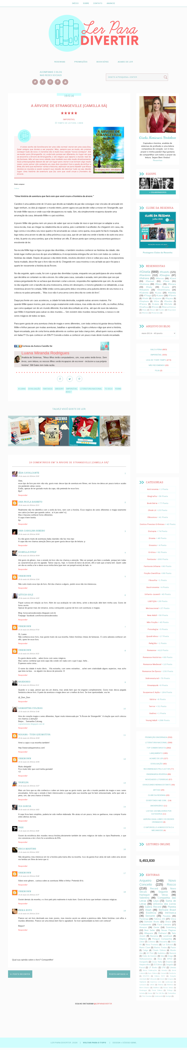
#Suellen (161, 310)
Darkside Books (151, 921)
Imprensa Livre (155, 982)
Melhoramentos (145, 959)
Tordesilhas (172, 993)
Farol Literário (164, 924)
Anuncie (111, 3)
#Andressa (144, 284)
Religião (153, 643)
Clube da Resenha (157, 795)
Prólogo (170, 990)
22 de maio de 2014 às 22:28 (28, 738)
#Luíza (158, 292)
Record (154, 888)
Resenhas (59, 62)
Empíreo (169, 962)
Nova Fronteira (152, 945)
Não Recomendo (157, 365)
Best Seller (149, 930)
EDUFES (146, 976)
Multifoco (156, 987)
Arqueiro (145, 880)
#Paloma (143, 304)
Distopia (152, 531)
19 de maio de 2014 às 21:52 (28, 476)
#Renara (172, 284)
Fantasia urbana (152, 566)
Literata (173, 968)
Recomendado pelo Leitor (157, 769)
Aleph (148, 909)
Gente (156, 927)
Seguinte (163, 891)
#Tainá (166, 281)
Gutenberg (171, 927)
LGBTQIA (152, 601)
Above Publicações (150, 970)
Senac (150, 993)
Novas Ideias (168, 987)
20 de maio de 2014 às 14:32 (28, 598)
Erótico (152, 552)
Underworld (158, 996)
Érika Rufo (25, 910)
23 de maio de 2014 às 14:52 (28, 809)
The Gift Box (160, 993)
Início (75, 3)
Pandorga (143, 919)
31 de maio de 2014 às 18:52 (28, 852)
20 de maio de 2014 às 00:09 (28, 555)
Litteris (152, 985)
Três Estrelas (146, 996)
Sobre (86, 3)
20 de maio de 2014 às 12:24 (28, 579)
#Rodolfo (164, 272)
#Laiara (159, 295)
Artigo (156, 790)
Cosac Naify (157, 962)
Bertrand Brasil (167, 909)
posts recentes (21, 974)
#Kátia (144, 310)
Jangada (169, 965)
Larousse (142, 985)
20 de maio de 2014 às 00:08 (28, 534)
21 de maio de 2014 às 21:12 (28, 685)
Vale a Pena (156, 349)
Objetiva (143, 939)
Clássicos (152, 517)
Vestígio (168, 996)
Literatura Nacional (91, 388)
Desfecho (172, 973)
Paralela (166, 916)
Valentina (144, 897)
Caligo (145, 950)
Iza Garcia (24, 806)
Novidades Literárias (156, 779)
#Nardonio (144, 275)
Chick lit (152, 510)
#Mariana (145, 313)
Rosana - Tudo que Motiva (34, 734)
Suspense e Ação (151, 692)
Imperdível (71, 388)
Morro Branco (144, 987)
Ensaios (153, 545)
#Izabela (155, 304)
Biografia (152, 496)
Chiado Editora (159, 950)
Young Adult (151, 720)
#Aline (156, 301)
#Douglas (165, 275)
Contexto (151, 942)
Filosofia (153, 580)
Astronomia (153, 489)
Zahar (141, 942)
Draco (168, 921)
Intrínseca (170, 912)
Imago (170, 956)
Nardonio (24, 681)
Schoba (142, 993)
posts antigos (117, 974)
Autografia (143, 962)
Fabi (21, 827)
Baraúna (154, 936)
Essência (151, 912)
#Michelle (168, 304)
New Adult (152, 615)
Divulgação (34, 388)
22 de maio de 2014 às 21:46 (28, 711)
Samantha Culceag (30, 708)
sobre (144, 183)
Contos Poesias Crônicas (152, 524)
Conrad (163, 973)
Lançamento (156, 753)
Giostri (162, 979)
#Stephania (144, 301)
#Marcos (160, 278)
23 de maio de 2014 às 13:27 (28, 786)
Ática (159, 959)
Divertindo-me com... (156, 800)
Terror (152, 706)
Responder (23, 495)
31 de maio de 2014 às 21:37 (28, 895)
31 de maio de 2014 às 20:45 (28, 876)
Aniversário (156, 805)
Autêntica (161, 953)
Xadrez (152, 713)
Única (173, 919)
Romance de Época (151, 671)
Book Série (102, 62)
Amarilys (164, 970)
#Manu (158, 284)
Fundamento (145, 924)
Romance (151, 650)
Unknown (24, 576)
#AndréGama (163, 290)
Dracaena (163, 942)
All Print (150, 953)
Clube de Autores (149, 956)
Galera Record (153, 906)
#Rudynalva (155, 313)
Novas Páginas (168, 930)
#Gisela (144, 272)
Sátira (153, 699)
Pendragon (143, 990)
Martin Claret (144, 948)
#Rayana (169, 298)
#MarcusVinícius (169, 307)
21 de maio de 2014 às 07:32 (28, 630)
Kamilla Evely (27, 552)
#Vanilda (172, 292)
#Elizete (154, 307)
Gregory (59, 388)
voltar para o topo (95, 1042)
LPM (164, 968)
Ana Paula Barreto (30, 501)
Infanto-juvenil (152, 594)
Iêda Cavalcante (28, 472)
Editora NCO (160, 976)
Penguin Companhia (162, 939)
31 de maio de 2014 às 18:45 (28, 831)
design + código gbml (124, 1042)
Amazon (143, 927)
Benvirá (172, 953)
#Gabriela (143, 292)
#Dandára (168, 301)
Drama (152, 538)
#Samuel (150, 281)
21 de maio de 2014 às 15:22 (28, 653)
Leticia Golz (25, 594)
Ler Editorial (167, 945)
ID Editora (158, 965)
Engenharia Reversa (157, 774)
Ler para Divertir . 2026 (64, 1042)
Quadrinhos (152, 636)
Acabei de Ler (125, 62)
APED (169, 959)
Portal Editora (157, 990)
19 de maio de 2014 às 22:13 (28, 505)
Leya (156, 900)
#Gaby (149, 287)
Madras (160, 985)
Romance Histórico (152, 657)
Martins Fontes (160, 948)
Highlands (142, 982)
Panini (173, 948)
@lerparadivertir (103, 1004)
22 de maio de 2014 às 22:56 (28, 762)
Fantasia (47, 388)
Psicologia (153, 629)
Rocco (171, 884)
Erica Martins (27, 848)
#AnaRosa (143, 307)
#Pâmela (172, 296)
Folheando (153, 979)
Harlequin (144, 894)
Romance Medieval (152, 664)
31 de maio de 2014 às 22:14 (28, 913)
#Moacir (152, 310)
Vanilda (23, 782)
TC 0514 (108, 388)
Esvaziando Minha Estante (157, 784)
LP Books (153, 968)
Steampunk (152, 685)
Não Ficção (152, 622)
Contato (97, 3)
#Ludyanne (156, 298)
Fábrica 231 (159, 919)
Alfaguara (148, 933)
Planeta (172, 906)
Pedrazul (162, 933)
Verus (165, 894)
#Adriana (144, 278)
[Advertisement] (157, 426)
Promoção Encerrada (156, 737)
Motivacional (152, 608)
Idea (162, 956)
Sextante (150, 915)
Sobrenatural (152, 678)
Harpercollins (144, 965)
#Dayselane (171, 310)
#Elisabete (144, 290)
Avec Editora (152, 973)
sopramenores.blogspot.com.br (31, 724)
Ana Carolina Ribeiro (31, 530)
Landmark (167, 936)
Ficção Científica (152, 573)
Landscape (169, 982)
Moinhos (170, 985)
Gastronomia (152, 587)
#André (145, 298)
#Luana (22, 388)
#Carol (173, 278)
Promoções (80, 62)
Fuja (157, 370)
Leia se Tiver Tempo (156, 360)
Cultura (16, 188)
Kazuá (142, 968)
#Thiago (147, 295)
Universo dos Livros (164, 904)
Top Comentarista (156, 748)
